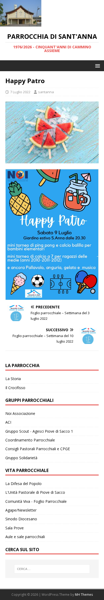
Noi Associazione (20, 413)
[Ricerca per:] (52, 568)
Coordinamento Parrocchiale (30, 439)
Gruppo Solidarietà (21, 457)
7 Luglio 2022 (20, 92)
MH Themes (84, 594)
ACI (8, 422)
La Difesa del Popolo (23, 483)
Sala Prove (14, 527)
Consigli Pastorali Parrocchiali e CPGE (37, 448)
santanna (46, 92)
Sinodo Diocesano (21, 518)
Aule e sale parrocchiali (25, 536)
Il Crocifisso (15, 387)
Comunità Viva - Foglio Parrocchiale (36, 501)
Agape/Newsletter (21, 510)
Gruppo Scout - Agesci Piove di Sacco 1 (39, 431)
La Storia (13, 378)
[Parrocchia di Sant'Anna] (20, 23)
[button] (97, 65)
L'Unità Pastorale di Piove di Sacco (35, 492)
